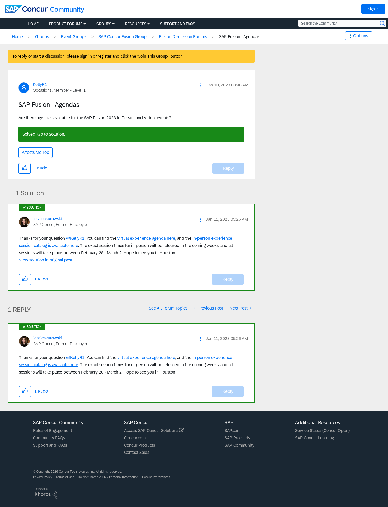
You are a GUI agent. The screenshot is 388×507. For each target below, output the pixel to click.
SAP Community (239, 445)
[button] (200, 85)
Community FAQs (49, 438)
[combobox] (342, 23)
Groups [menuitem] (103, 24)
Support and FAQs (50, 445)
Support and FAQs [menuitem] (177, 24)
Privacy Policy (42, 477)
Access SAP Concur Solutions (151, 430)
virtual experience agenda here (146, 238)
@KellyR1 (75, 238)
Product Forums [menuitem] (65, 24)
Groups (42, 36)
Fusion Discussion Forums (183, 36)
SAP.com (232, 430)
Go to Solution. (51, 134)
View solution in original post (45, 260)
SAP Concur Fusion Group (122, 36)
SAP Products (237, 438)
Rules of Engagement (52, 430)
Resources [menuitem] (135, 24)
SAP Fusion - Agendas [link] (239, 36)
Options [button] (360, 36)
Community (67, 9)
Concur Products (139, 445)
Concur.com (135, 438)
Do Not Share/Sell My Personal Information (108, 477)
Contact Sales (136, 452)
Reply (228, 168)
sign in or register (95, 56)
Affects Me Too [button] (35, 152)
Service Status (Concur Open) (322, 430)
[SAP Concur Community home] (26, 9)
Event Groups (73, 36)
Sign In (373, 9)
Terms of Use (65, 477)
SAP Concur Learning (314, 438)
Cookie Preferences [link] (156, 477)
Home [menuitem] (33, 24)
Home (17, 36)
